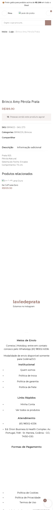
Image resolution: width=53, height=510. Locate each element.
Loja (11, 32)
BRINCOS (19, 132)
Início (4, 32)
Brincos (28, 132)
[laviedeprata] (16, 295)
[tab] (7, 147)
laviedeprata (26, 301)
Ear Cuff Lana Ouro (10, 185)
